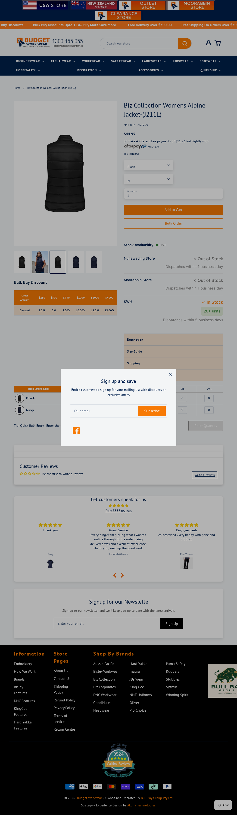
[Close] (170, 374)
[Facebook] (76, 430)
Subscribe (152, 410)
